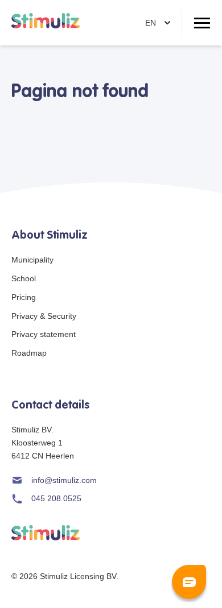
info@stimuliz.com (64, 480)
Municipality (32, 259)
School (23, 278)
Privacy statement (43, 334)
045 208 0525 (56, 498)
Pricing (23, 297)
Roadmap (29, 352)
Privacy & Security (43, 315)
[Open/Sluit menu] (202, 23)
